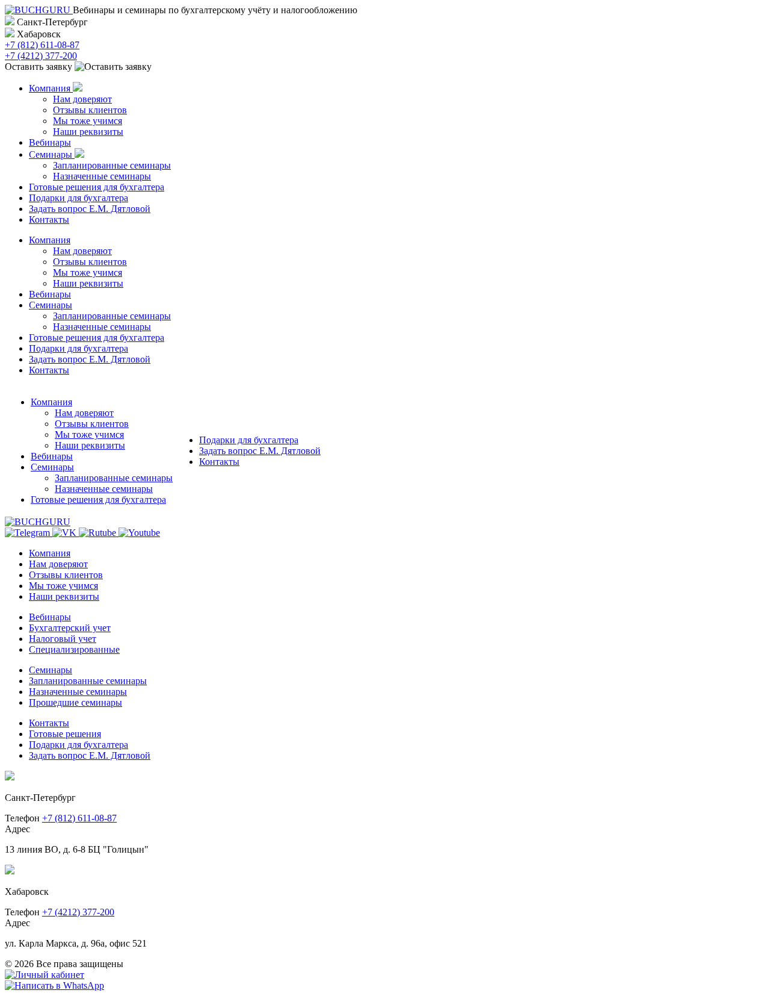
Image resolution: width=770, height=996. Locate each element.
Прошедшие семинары (75, 702)
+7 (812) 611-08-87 (42, 45)
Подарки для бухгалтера (78, 198)
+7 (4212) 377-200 (41, 56)
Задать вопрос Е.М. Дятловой (89, 209)
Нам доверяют (82, 99)
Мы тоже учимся (87, 121)
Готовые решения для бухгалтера (96, 187)
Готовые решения (65, 734)
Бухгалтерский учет (70, 628)
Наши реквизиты (88, 131)
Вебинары (50, 142)
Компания (51, 88)
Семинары (52, 154)
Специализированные (74, 649)
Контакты (49, 219)
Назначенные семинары (102, 176)
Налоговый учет (62, 638)
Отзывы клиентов (90, 110)
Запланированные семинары (112, 165)
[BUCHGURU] (39, 10)
